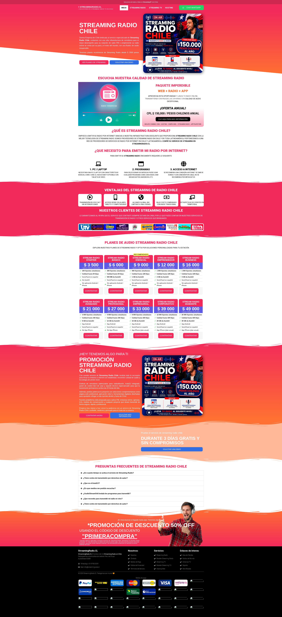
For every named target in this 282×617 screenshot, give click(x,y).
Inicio (123, 8)
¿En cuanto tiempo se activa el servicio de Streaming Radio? (108, 473)
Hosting (169, 8)
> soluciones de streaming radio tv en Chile (95, 9)
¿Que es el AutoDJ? (91, 483)
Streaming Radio (138, 8)
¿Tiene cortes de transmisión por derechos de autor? (105, 478)
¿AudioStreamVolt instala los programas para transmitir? (107, 493)
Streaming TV (155, 8)
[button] (141, 472)
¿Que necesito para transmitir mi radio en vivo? (103, 499)
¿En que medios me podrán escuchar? (99, 488)
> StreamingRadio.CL (89, 7)
